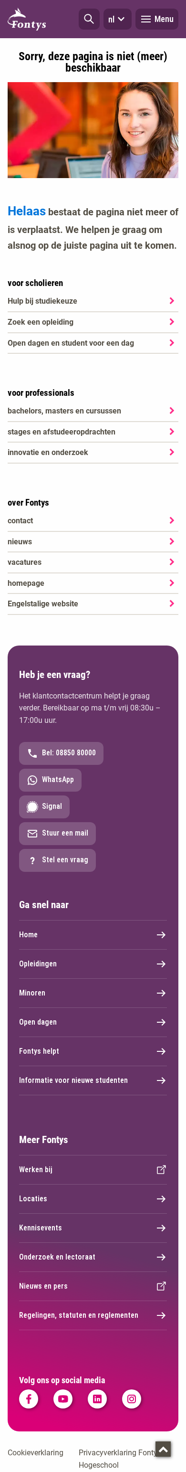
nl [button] (111, 19)
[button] (89, 19)
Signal (52, 806)
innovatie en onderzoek (48, 452)
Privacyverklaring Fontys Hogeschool (120, 1459)
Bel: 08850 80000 (69, 752)
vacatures (24, 562)
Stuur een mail (65, 832)
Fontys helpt (39, 1051)
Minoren (32, 992)
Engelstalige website (43, 603)
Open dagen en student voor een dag (71, 343)
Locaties (33, 1198)
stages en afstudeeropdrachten (61, 431)
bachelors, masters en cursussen (64, 410)
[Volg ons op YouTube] (62, 1398)
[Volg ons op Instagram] (131, 1398)
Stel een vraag (65, 859)
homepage (26, 583)
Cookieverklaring (35, 1452)
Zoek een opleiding (40, 322)
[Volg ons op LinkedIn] (97, 1398)
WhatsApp (58, 779)
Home (28, 934)
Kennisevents (40, 1227)
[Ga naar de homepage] (27, 19)
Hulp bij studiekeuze (42, 301)
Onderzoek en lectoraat (57, 1256)
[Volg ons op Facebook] (28, 1398)
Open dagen (38, 1022)
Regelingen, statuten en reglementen (78, 1315)
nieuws (20, 541)
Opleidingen (38, 963)
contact (20, 520)
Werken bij (35, 1169)
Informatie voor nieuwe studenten (73, 1080)
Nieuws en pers (43, 1286)
